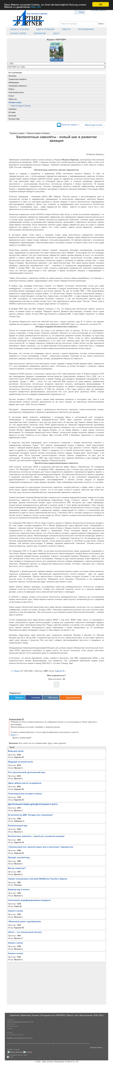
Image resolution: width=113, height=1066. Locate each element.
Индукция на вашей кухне (20, 762)
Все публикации (15, 73)
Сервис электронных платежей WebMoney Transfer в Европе (37, 879)
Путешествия (14, 119)
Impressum (14, 1015)
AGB (96, 1015)
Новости (66, 29)
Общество (13, 99)
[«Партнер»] (27, 17)
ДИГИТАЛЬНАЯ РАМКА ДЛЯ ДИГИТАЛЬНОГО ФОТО (33, 804)
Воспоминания (86, 29)
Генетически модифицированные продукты (29, 900)
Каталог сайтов (18, 33)
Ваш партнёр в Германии (37, 14)
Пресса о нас (72, 1015)
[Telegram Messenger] (15, 1052)
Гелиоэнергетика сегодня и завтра (25, 793)
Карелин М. (60, 671)
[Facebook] (27, 1052)
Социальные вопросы (18, 79)
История (12, 112)
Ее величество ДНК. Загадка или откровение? (30, 815)
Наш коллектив (86, 1015)
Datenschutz (26, 1015)
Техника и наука (15, 102)
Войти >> (14, 735)
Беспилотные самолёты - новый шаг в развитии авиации (36, 836)
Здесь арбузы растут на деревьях (24, 783)
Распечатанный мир (17, 825)
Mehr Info (36, 7)
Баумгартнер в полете (19, 889)
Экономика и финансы (18, 86)
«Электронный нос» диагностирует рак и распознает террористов (40, 847)
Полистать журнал (69, 125)
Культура (12, 116)
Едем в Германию (45, 29)
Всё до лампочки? (17, 868)
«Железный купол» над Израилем (24, 921)
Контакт (35, 1015)
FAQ (101, 1015)
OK (100, 4)
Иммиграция (14, 83)
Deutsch (102, 10)
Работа (11, 89)
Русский (94, 10)
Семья (11, 96)
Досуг (56, 33)
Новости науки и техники (21, 106)
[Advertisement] (56, 708)
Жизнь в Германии (19, 29)
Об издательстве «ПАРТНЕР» (52, 1015)
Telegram (19, 697)
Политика (12, 76)
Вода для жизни (16, 751)
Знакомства (39, 33)
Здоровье (13, 109)
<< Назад (15, 671)
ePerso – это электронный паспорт (25, 932)
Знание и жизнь (15, 911)
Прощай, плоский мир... (19, 857)
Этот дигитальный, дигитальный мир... (27, 772)
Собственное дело (16, 92)
